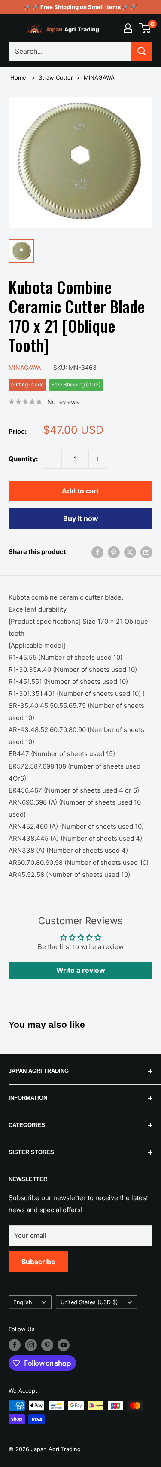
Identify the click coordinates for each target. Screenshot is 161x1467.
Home (18, 77)
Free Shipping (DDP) (76, 384)
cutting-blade (27, 384)
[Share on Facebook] (97, 552)
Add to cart (80, 491)
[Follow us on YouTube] (64, 1345)
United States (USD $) (89, 1302)
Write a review (80, 970)
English (22, 1302)
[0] (145, 28)
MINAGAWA (99, 77)
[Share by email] (146, 552)
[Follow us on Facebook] (15, 1345)
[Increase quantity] (98, 459)
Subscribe (38, 1261)
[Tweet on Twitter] (130, 552)
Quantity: (23, 459)
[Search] (141, 51)
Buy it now (80, 518)
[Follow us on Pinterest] (47, 1345)
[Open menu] (13, 28)
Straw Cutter (56, 77)
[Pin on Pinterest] (114, 552)
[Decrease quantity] (52, 459)
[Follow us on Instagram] (31, 1345)
